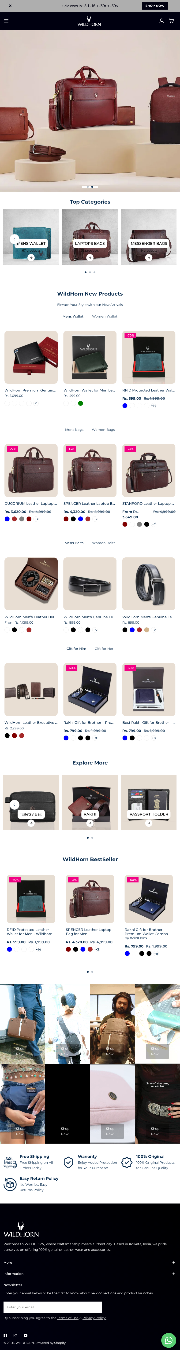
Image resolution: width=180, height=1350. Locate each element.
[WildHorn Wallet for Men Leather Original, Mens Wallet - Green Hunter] (73, 403)
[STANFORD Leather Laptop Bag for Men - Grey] (139, 524)
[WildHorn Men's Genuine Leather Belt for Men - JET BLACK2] (80, 630)
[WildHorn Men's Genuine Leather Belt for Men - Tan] (146, 630)
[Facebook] (5, 1335)
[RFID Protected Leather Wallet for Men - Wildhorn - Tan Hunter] (139, 405)
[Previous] (14, 239)
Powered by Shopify (50, 1343)
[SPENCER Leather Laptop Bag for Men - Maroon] (66, 519)
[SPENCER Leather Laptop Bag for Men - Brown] (87, 519)
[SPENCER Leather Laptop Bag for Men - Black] (73, 519)
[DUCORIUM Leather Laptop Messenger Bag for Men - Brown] (14, 519)
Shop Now (20, 1051)
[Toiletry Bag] (31, 802)
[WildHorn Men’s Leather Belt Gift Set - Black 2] (21, 630)
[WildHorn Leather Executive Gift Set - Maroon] (14, 735)
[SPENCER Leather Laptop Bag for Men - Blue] (80, 519)
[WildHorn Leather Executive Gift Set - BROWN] (21, 735)
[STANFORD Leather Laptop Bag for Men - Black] (146, 524)
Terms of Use (68, 1318)
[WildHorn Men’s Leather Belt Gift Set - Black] (14, 630)
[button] (171, 21)
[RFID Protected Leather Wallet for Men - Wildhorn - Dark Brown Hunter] (132, 405)
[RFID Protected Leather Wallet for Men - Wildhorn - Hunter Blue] (125, 405)
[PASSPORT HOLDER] (149, 802)
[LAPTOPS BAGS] (90, 237)
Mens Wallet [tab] (73, 316)
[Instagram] (15, 1335)
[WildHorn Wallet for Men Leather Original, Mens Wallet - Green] (80, 403)
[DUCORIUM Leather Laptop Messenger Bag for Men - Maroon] (29, 519)
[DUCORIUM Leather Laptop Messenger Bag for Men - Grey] (21, 519)
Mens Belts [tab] (74, 543)
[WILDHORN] (90, 21)
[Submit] (95, 1307)
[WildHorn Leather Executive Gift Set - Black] (7, 735)
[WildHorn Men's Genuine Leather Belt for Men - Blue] (132, 630)
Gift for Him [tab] (76, 649)
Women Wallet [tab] (104, 316)
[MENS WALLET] (31, 237)
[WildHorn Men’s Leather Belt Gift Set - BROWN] (29, 630)
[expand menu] (6, 21)
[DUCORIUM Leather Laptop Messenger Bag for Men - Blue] (7, 519)
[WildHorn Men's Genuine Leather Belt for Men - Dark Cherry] (66, 630)
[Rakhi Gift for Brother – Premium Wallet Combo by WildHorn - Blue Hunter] (73, 738)
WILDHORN (24, 1343)
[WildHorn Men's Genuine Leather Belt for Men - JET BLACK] (73, 630)
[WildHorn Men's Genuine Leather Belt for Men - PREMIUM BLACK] (87, 630)
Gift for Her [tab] (104, 649)
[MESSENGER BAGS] (149, 237)
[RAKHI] (90, 802)
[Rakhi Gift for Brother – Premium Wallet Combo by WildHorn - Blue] (66, 738)
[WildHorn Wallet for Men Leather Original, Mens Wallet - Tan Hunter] (66, 403)
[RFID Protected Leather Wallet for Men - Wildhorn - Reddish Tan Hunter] (146, 405)
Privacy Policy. (94, 1318)
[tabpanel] (89, 372)
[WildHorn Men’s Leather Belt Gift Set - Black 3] (7, 630)
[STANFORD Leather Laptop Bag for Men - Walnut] (132, 524)
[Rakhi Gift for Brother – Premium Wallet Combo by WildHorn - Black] (80, 738)
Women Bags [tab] (103, 430)
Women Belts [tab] (103, 543)
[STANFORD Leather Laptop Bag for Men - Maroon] (125, 524)
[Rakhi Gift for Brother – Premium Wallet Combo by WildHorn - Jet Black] (87, 738)
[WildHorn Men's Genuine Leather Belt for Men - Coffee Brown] (139, 630)
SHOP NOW (155, 5)
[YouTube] (25, 1335)
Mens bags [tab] (74, 430)
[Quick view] (49, 378)
